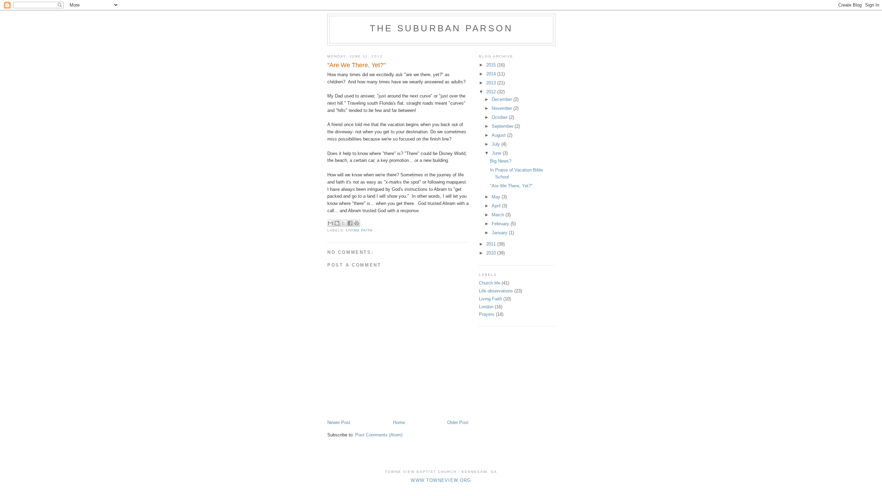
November (502, 108)
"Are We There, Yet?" (511, 185)
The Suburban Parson (441, 28)
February (501, 223)
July (496, 144)
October (500, 117)
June (497, 153)
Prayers (486, 314)
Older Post (458, 422)
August (499, 135)
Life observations (496, 290)
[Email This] (330, 223)
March (498, 214)
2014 (491, 73)
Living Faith (359, 230)
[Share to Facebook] (350, 223)
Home (399, 422)
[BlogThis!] (337, 223)
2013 (491, 82)
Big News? (500, 161)
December (502, 99)
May (497, 196)
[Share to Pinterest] (356, 223)
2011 (491, 244)
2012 (491, 91)
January (500, 232)
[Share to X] (343, 223)
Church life (489, 283)
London (486, 306)
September (503, 126)
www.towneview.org (441, 480)
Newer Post (338, 422)
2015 (491, 65)
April (497, 205)
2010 (491, 253)
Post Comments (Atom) (378, 434)
